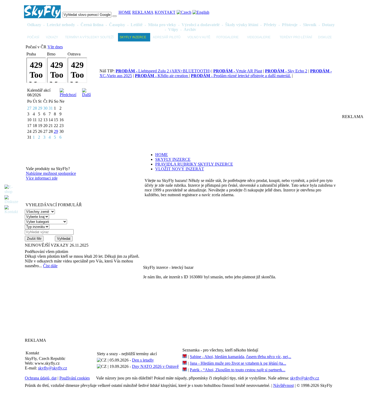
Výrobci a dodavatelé (201, 24)
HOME (125, 12)
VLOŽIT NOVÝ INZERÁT (179, 169)
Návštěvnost (283, 385)
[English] (200, 12)
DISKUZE (325, 37)
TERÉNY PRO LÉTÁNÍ (296, 37)
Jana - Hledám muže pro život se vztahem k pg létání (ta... (238, 363)
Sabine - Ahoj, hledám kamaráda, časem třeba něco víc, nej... (240, 356)
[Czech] (184, 12)
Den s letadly (143, 360)
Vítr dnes (55, 47)
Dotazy (328, 24)
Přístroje (290, 24)
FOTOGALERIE (227, 37)
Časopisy (117, 24)
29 (56, 131)
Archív (190, 29)
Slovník (310, 24)
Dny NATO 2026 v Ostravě (155, 366)
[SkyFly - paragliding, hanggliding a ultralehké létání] (42, 17)
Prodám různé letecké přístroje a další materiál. (241, 75)
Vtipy (173, 29)
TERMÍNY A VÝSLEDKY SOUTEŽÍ (89, 37)
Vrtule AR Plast (237, 71)
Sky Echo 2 (286, 71)
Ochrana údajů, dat (40, 378)
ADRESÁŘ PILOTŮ (167, 37)
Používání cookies (74, 378)
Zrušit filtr (34, 239)
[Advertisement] (58, 303)
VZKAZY (52, 37)
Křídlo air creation (162, 75)
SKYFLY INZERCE (133, 37)
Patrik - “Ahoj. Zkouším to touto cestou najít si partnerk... (237, 370)
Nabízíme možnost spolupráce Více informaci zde (51, 175)
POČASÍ (33, 37)
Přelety (270, 24)
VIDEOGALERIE (259, 37)
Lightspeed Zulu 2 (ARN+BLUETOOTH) (163, 71)
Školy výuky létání (241, 24)
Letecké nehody (61, 24)
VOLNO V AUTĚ (198, 37)
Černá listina (92, 24)
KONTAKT (165, 12)
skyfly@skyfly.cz (52, 368)
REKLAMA (143, 12)
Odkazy (34, 24)
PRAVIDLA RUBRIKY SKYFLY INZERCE (194, 164)
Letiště (137, 24)
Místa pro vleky (162, 24)
